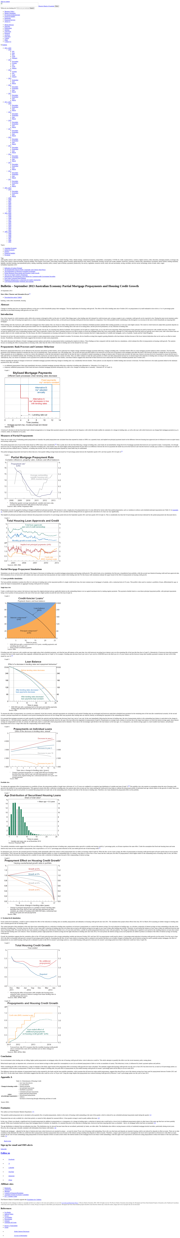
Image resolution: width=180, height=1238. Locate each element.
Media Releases (9, 25)
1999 (9, 216)
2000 (9, 215)
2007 (9, 201)
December (15, 87)
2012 (9, 171)
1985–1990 (7, 231)
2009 (9, 198)
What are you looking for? (8, 8)
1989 (9, 235)
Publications (8, 28)
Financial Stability (9, 16)
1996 (9, 221)
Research (7, 33)
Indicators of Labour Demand (13, 268)
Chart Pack (7, 31)
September (15, 80)
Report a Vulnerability (11, 1225)
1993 (9, 226)
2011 (9, 179)
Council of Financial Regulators (13, 1193)
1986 (9, 240)
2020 (9, 103)
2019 (9, 112)
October (14, 63)
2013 (9, 162)
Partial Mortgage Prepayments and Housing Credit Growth (21, 273)
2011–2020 (7, 102)
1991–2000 (7, 213)
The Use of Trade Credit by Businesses (16, 275)
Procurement (8, 1219)
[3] (12, 655)
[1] (55, 444)
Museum (7, 1191)
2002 (9, 210)
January (14, 68)
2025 (9, 60)
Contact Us (7, 41)
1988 (9, 237)
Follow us (5, 1153)
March (14, 83)
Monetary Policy (9, 11)
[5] (99, 848)
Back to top (7, 1141)
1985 (9, 242)
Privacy (6, 1216)
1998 (9, 218)
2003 (9, 208)
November (15, 61)
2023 (9, 78)
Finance (6, 251)
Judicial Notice (8, 1214)
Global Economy (9, 250)
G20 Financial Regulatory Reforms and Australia (18, 281)
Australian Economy (10, 248)
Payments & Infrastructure (12, 15)
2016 (9, 137)
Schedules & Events (10, 1222)
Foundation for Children (34, 1199)
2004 (9, 206)
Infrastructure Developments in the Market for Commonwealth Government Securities (29, 276)
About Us (7, 21)
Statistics (7, 30)
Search (32, 8)
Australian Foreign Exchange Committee (16, 1194)
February (14, 58)
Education (7, 36)
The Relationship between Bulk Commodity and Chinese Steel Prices (25, 270)
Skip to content (5, 1)
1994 (9, 225)
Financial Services (9, 20)
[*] (33, 1112)
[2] (122, 451)
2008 (9, 199)
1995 (9, 223)
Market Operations (10, 13)
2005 (9, 205)
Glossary (7, 1221)
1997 (9, 220)
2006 (9, 203)
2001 (9, 211)
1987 (9, 238)
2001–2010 (7, 188)
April (13, 56)
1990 (9, 233)
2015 (9, 146)
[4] (129, 786)
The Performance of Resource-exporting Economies (19, 271)
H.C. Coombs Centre (10, 1196)
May (13, 55)
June (13, 53)
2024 (9, 70)
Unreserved (7, 1189)
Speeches (7, 26)
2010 (9, 189)
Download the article (13, 297)
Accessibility (8, 1217)
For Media (7, 1212)
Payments (7, 255)
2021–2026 (7, 48)
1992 (9, 228)
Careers (6, 38)
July (13, 51)
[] (29, 293)
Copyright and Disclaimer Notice (69, 1203)
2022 (9, 85)
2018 (9, 120)
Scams (6, 1227)
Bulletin (4, 45)
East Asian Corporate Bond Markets (15, 278)
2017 (9, 129)
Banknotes (7, 18)
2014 (9, 154)
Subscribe (4, 1149)
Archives (7, 35)
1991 (9, 230)
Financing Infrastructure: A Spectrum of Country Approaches (22, 280)
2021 (9, 93)
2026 (9, 49)
